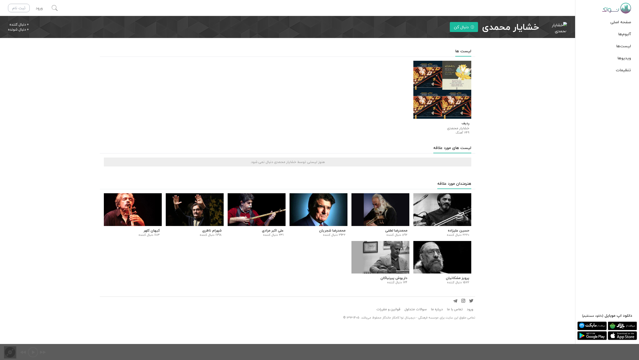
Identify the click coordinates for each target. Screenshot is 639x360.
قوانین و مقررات (388, 309)
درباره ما (437, 309)
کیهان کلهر (152, 230)
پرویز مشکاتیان (457, 278)
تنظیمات (623, 70)
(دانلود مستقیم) (592, 315)
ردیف (465, 123)
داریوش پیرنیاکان (393, 278)
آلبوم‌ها (624, 34)
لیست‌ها (623, 46)
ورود (470, 309)
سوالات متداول (415, 309)
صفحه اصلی (620, 22)
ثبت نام (18, 8)
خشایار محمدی (458, 128)
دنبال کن (461, 27)
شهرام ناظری (212, 230)
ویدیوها (624, 58)
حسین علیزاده (458, 230)
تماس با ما (455, 309)
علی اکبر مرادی (273, 230)
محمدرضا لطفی (396, 230)
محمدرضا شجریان (332, 230)
